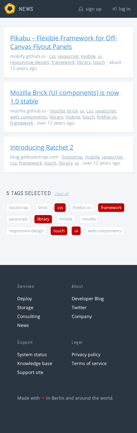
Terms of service (89, 363)
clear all (62, 193)
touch (99, 62)
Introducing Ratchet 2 (41, 147)
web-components (28, 117)
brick (72, 111)
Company (82, 316)
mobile (88, 56)
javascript (68, 56)
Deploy (24, 298)
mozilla (57, 111)
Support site (30, 372)
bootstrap (72, 157)
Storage (25, 307)
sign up (93, 9)
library (84, 62)
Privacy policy (86, 354)
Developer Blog (88, 298)
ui (100, 56)
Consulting (28, 316)
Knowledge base (34, 363)
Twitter (79, 307)
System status (32, 354)
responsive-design (29, 62)
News (23, 325)
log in (124, 9)
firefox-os (107, 117)
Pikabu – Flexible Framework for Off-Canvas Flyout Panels (63, 42)
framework (63, 62)
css (52, 56)
